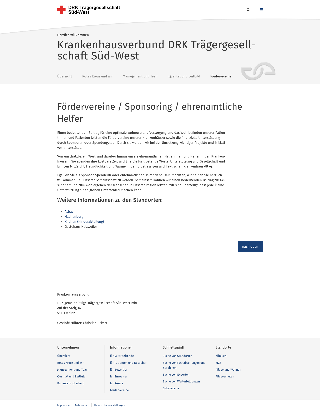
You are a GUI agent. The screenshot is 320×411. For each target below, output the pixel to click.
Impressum (63, 405)
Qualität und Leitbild (184, 76)
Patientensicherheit (70, 383)
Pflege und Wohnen (228, 369)
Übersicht (64, 76)
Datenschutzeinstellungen (109, 405)
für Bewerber (118, 369)
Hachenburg (74, 217)
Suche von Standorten (177, 356)
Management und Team (140, 76)
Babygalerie (171, 388)
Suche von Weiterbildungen (181, 381)
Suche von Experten (176, 374)
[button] (248, 10)
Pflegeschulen (225, 376)
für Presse (116, 383)
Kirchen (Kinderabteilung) (84, 222)
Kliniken (221, 356)
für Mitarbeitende (122, 356)
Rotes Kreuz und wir (97, 76)
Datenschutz (82, 405)
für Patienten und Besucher (128, 362)
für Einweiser (118, 376)
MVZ (218, 362)
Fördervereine (220, 76)
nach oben (250, 247)
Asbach (70, 212)
